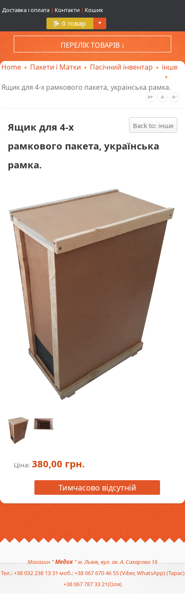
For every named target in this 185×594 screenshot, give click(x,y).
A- (174, 97)
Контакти (67, 10)
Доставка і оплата (26, 10)
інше (170, 67)
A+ (150, 97)
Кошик (94, 10)
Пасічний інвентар (121, 67)
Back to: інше (153, 125)
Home (11, 67)
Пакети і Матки (55, 67)
